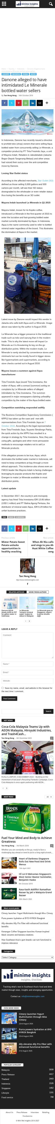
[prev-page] (25, 621)
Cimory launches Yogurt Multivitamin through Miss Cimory (27, 913)
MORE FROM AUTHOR (37, 592)
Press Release (8, 1074)
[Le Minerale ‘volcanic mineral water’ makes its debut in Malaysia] (27, 603)
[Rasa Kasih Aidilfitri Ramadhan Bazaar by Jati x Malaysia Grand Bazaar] (9, 893)
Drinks (25, 74)
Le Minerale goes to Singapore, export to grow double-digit (45, 613)
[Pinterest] (19, 103)
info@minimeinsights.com (33, 996)
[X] (12, 103)
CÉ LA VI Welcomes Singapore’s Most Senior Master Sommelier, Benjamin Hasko (35, 877)
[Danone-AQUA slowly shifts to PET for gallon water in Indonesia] (10, 603)
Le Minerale (20, 517)
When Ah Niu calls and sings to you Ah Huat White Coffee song (42, 546)
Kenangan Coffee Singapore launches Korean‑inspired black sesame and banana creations (25, 933)
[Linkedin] (33, 103)
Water (33, 74)
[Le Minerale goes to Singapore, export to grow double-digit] (45, 603)
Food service (7, 1097)
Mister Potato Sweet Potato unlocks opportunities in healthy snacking (13, 546)
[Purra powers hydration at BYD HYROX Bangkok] (9, 1033)
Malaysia (5, 1070)
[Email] (40, 103)
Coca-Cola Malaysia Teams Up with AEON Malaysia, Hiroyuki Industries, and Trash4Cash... (26, 730)
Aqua (11, 517)
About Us (9, 1112)
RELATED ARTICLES (16, 592)
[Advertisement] (27, 37)
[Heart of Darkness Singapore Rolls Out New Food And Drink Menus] (9, 863)
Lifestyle (5, 1093)
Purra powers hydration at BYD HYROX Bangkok (23, 918)
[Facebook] (5, 103)
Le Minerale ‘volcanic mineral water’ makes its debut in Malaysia (26, 613)
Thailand (5, 1079)
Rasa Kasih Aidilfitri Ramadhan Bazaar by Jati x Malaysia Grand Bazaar (35, 892)
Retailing (45, 1112)
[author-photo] (27, 565)
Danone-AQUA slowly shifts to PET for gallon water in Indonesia (9, 613)
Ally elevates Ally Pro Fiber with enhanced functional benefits (25, 925)
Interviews (35, 1112)
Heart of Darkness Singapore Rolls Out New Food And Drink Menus (35, 861)
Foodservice (27, 1116)
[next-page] (29, 621)
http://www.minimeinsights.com (27, 580)
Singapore (6, 1088)
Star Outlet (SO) (45, 180)
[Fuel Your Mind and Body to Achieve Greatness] (27, 818)
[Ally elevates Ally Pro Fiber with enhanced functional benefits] (9, 1048)
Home (4, 69)
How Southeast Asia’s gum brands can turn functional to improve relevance (26, 941)
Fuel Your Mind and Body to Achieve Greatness (27, 840)
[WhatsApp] (26, 103)
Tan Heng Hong (10, 95)
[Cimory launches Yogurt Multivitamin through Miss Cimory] (9, 1018)
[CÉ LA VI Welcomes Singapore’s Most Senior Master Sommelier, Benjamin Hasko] (9, 878)
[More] (47, 103)
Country (11, 69)
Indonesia (20, 69)
